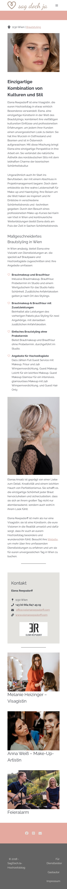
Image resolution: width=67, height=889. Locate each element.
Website (53, 539)
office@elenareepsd (28, 609)
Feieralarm (18, 812)
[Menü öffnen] (57, 5)
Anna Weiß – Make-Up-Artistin (30, 757)
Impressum (53, 881)
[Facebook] (27, 833)
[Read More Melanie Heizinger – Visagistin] (33, 672)
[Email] (40, 833)
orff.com (45, 609)
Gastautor (54, 872)
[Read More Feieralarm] (33, 789)
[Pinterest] (33, 833)
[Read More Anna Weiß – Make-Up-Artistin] (33, 730)
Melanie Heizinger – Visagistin (27, 698)
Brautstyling (33, 27)
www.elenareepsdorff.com (31, 614)
